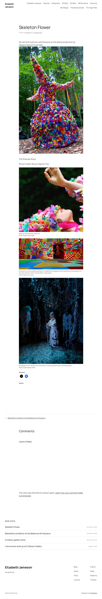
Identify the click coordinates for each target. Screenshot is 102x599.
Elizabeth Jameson (9, 5)
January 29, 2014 (92, 540)
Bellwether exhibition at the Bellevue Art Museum (27, 418)
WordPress (93, 593)
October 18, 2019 (92, 527)
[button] (51, 100)
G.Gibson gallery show (15, 540)
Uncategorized (37, 33)
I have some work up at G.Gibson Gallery (23, 546)
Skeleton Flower (12, 527)
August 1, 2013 (92, 546)
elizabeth (28, 33)
